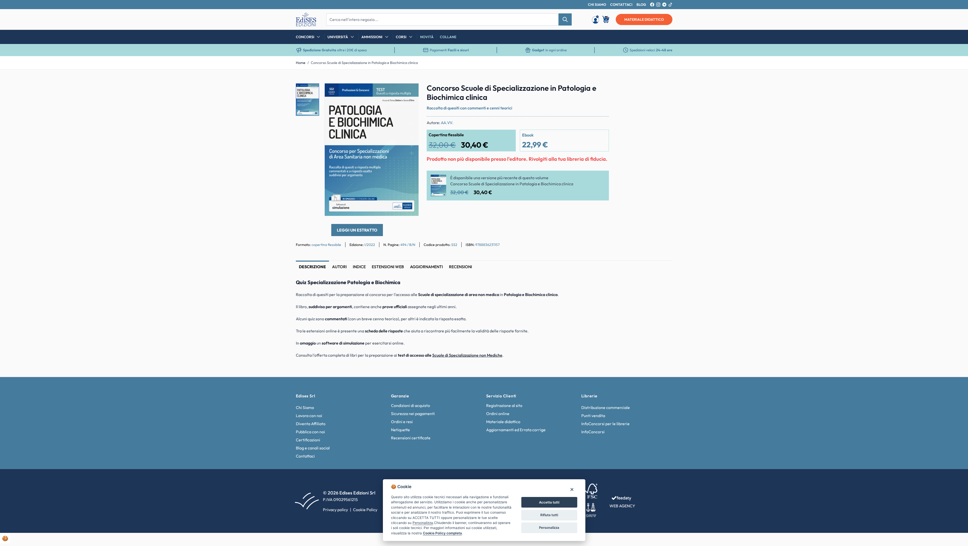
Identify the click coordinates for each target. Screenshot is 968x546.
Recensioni (460, 266)
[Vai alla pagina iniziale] (306, 19)
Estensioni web (388, 266)
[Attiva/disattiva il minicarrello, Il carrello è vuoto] (606, 19)
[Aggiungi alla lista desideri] (410, 91)
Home (300, 62)
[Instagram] (658, 5)
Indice (359, 266)
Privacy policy (335, 509)
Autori (339, 266)
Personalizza (549, 528)
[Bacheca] (595, 19)
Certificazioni (308, 439)
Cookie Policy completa (442, 533)
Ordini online (497, 413)
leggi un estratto (357, 230)
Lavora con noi (309, 415)
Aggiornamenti (426, 266)
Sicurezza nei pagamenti (413, 413)
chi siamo (597, 4)
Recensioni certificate (410, 437)
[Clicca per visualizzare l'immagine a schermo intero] (372, 149)
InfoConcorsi (593, 431)
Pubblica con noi (310, 431)
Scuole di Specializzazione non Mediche (467, 355)
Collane (448, 37)
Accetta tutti (549, 502)
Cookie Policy (365, 509)
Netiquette (400, 429)
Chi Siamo (305, 407)
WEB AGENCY (622, 505)
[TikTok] (670, 5)
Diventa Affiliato (310, 423)
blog (641, 4)
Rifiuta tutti (549, 515)
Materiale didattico (503, 421)
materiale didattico (644, 19)
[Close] (572, 489)
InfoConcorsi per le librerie (605, 423)
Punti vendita (593, 415)
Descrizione (312, 266)
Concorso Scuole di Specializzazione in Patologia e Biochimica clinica (364, 62)
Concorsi (305, 37)
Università (337, 37)
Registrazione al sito (504, 405)
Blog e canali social (313, 447)
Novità (427, 37)
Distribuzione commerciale (605, 407)
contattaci (621, 4)
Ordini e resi (402, 421)
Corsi (401, 37)
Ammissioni (371, 37)
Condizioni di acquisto (410, 405)
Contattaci (305, 456)
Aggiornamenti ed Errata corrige (516, 429)
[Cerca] (565, 19)
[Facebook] (652, 5)
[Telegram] (664, 5)
